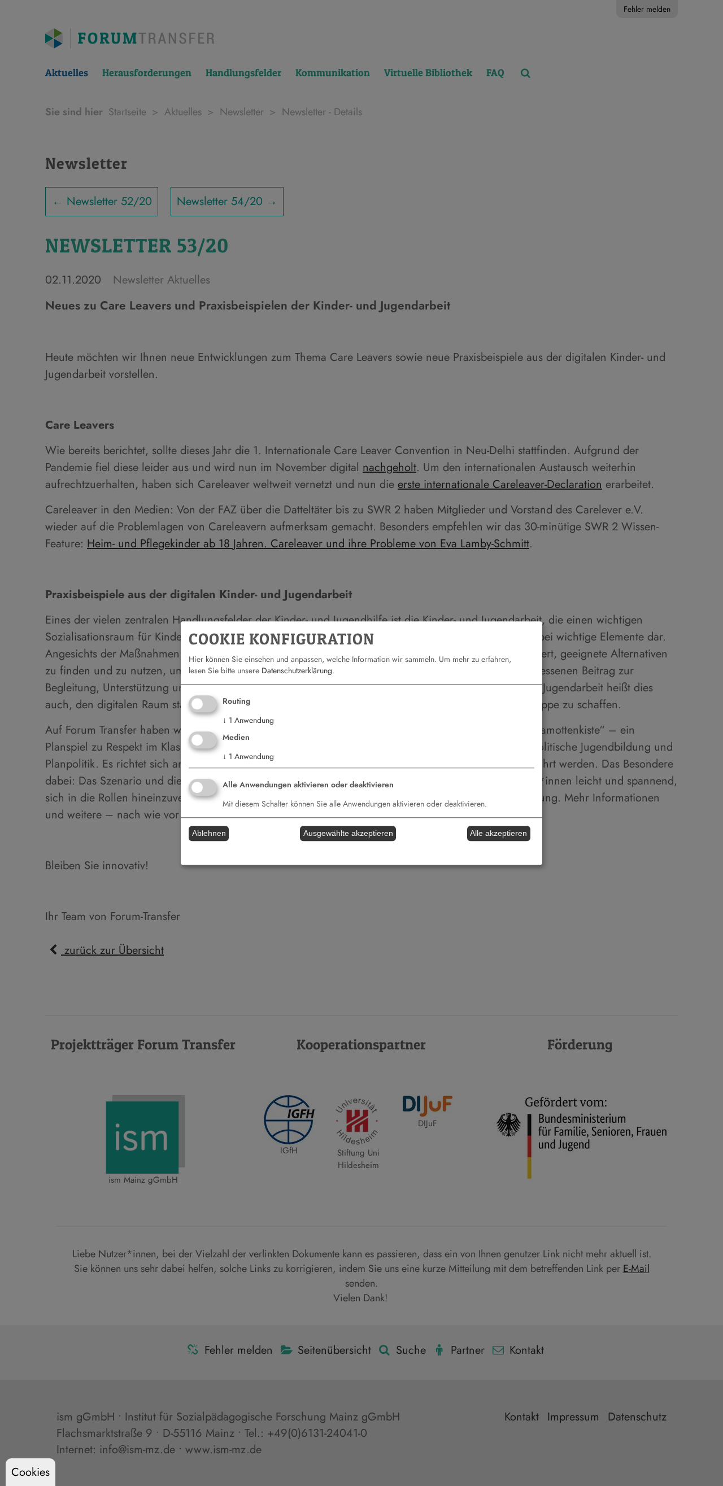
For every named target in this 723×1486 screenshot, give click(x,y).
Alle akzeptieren (498, 833)
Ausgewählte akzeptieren (348, 833)
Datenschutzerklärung (297, 671)
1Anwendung (248, 720)
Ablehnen (209, 833)
